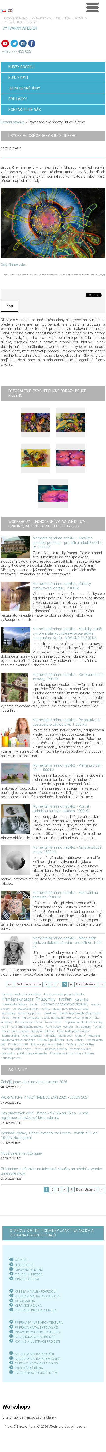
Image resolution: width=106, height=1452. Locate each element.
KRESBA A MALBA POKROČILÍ (35, 1291)
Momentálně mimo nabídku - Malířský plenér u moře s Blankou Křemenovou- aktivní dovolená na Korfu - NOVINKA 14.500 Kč (67, 633)
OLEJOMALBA (25, 1301)
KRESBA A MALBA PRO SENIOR (36, 1296)
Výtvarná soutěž (31, 1035)
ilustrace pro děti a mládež (47, 1044)
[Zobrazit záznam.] (15, 547)
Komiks (34, 1004)
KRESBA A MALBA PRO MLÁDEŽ (37, 1359)
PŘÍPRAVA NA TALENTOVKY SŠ (36, 1363)
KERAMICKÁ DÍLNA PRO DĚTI (35, 1337)
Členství (80, 1035)
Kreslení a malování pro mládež (22, 994)
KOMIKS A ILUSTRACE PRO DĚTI (37, 1341)
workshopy (8, 1013)
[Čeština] (4, 11)
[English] (10, 11)
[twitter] (14, 43)
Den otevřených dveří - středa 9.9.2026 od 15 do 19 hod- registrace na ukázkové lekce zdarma (45, 1115)
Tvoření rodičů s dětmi (80, 1044)
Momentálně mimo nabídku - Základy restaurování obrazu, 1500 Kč (62, 586)
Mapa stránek (42, 18)
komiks (45, 1008)
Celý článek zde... (14, 265)
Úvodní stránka (15, 18)
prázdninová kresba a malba (70, 1008)
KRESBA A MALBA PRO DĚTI (34, 1354)
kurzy (69, 1040)
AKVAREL (21, 1260)
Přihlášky (50, 1035)
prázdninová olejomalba (32, 1053)
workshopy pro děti (29, 1013)
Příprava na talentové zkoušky (64, 1004)
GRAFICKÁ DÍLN (26, 1279)
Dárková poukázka (50, 1040)
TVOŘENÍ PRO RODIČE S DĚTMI (36, 1373)
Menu (92, 7)
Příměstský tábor (17, 999)
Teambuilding (10, 1035)
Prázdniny (46, 999)
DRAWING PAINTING (29, 1270)
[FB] (31, 43)
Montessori (65, 1035)
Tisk (67, 18)
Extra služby (83, 1026)
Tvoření (65, 999)
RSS (58, 18)
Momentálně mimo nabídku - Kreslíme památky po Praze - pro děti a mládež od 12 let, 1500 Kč (67, 542)
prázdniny (50, 1013)
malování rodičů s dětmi (17, 1049)
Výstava (68, 1026)
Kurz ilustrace (53, 1022)
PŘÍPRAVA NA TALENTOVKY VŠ (36, 1327)
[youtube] (5, 43)
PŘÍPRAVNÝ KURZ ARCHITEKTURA (39, 1322)
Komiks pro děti (18, 1044)
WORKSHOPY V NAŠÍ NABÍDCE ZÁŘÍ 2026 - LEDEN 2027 (45, 1098)
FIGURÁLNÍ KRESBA (29, 1274)
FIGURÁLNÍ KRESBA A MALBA (35, 1310)
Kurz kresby (53, 1026)
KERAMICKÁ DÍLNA (28, 1305)
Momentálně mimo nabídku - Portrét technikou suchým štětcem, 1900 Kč (61, 808)
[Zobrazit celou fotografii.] (35, 423)
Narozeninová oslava (15, 1031)
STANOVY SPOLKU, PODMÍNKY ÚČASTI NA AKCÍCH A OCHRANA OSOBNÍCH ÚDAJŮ (52, 1233)
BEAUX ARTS (24, 1265)
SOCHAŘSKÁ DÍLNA (29, 1368)
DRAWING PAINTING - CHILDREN (38, 1332)
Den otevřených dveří (28, 1022)
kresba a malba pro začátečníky (64, 994)
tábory (79, 1040)
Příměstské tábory (14, 1004)
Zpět (9, 306)
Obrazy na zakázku (43, 1031)
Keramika (81, 999)
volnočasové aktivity (25, 1008)
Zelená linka (13, 22)
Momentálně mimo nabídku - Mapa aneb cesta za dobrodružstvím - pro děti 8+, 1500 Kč (67, 942)
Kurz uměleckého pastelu (27, 1026)
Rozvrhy (80, 18)
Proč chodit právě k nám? (73, 1031)
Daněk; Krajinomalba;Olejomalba (79, 1013)
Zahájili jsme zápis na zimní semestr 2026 (34, 1082)
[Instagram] (23, 43)
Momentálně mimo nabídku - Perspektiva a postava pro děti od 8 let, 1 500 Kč (66, 722)
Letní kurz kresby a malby (51, 1049)
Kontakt (33, 22)
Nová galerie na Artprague (21, 1153)
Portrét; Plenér (11, 1017)
